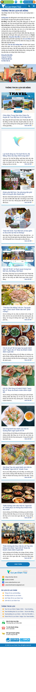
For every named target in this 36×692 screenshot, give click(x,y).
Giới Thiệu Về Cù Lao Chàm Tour (14, 598)
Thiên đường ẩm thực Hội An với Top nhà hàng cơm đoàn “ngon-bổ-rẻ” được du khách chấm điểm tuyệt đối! (18, 548)
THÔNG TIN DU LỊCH (8, 606)
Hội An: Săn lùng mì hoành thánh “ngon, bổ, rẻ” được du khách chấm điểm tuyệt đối (17, 390)
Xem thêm (18, 564)
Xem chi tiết (28, 125)
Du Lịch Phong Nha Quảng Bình (13, 6)
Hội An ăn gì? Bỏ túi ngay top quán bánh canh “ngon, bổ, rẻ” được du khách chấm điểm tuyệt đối (17, 350)
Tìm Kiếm (29, 6)
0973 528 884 (28, 2)
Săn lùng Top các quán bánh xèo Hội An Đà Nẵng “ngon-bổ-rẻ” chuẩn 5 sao (17, 468)
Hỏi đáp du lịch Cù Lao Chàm (13, 595)
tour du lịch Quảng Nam (15, 44)
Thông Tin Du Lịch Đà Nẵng (14, 11)
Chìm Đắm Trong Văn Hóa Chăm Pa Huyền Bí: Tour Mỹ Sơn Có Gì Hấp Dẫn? (17, 116)
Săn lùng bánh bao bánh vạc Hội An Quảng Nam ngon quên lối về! (16, 430)
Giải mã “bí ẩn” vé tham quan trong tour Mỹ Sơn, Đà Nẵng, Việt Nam (17, 270)
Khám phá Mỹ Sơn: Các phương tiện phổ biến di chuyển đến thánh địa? (17, 193)
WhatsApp (21, 1)
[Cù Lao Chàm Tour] (12, 637)
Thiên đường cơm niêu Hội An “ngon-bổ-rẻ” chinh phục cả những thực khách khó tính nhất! (17, 507)
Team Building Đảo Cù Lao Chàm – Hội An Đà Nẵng (19, 611)
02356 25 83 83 (8, 2)
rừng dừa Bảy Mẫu (14, 37)
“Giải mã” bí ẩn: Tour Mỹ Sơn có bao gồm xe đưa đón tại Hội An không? (17, 232)
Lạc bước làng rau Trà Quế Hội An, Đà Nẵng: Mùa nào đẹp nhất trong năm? (16, 155)
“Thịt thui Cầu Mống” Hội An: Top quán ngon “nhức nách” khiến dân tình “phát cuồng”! (17, 309)
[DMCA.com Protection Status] (25, 637)
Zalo (15, 1)
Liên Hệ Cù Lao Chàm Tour (12, 600)
